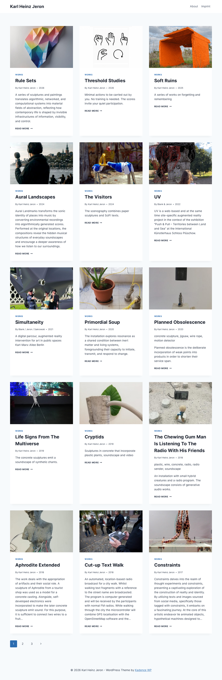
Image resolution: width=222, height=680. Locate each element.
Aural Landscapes (35, 197)
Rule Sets (25, 80)
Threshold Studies (105, 80)
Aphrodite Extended (37, 565)
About (194, 6)
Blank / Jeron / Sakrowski (32, 329)
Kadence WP (143, 670)
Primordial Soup (102, 322)
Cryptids (94, 437)
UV (157, 197)
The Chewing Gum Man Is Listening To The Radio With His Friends (180, 443)
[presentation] (41, 47)
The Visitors (98, 197)
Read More (24, 128)
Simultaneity (29, 322)
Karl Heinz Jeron (27, 88)
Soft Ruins (165, 80)
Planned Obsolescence (179, 322)
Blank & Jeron (164, 204)
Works (19, 74)
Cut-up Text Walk (104, 565)
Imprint (205, 6)
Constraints (167, 565)
